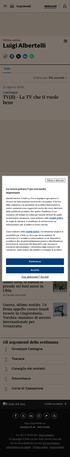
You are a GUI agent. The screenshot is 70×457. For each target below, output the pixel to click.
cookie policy (56, 218)
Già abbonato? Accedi (35, 276)
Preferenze (35, 261)
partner (48, 235)
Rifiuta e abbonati (55, 180)
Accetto (35, 270)
